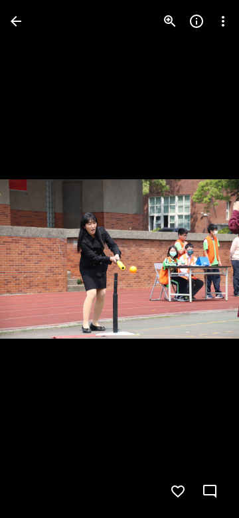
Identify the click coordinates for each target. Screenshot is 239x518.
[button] (37, 259)
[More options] (223, 21)
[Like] (178, 491)
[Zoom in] (170, 21)
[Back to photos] (16, 21)
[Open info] (196, 21)
